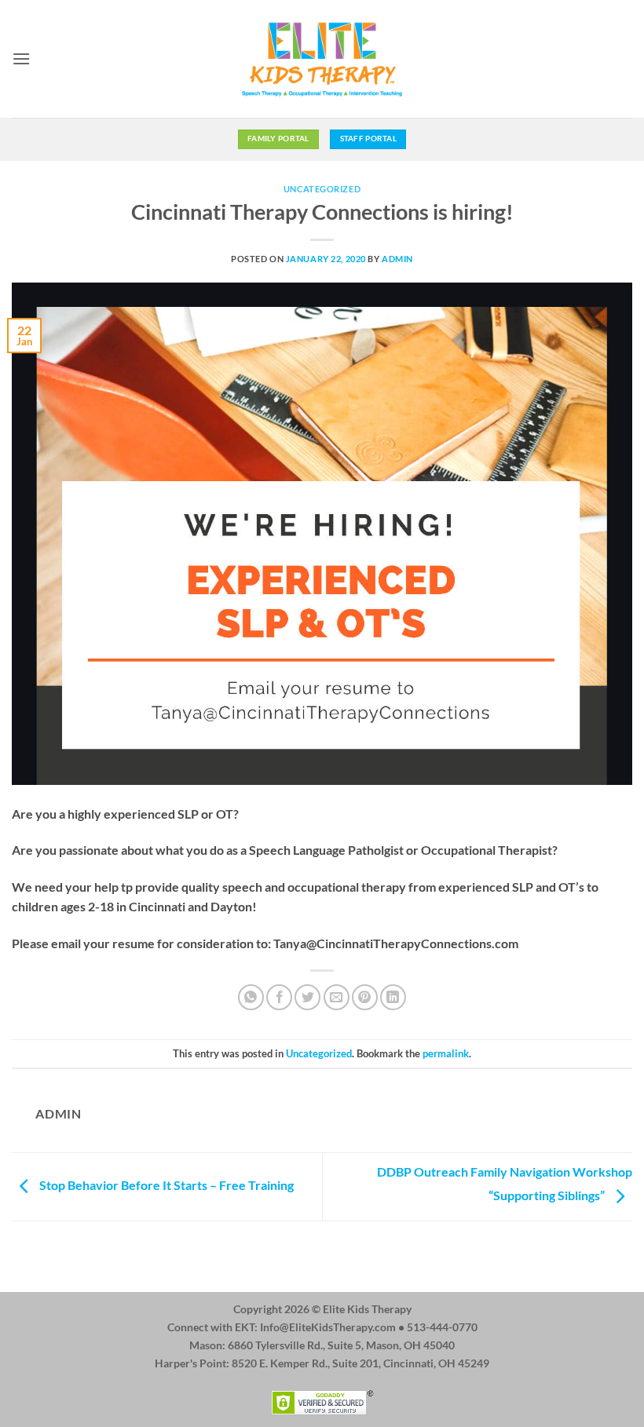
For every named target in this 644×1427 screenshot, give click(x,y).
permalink (446, 1053)
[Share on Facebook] (279, 997)
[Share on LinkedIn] (393, 997)
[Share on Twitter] (307, 997)
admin (397, 259)
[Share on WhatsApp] (251, 997)
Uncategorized (322, 189)
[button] (21, 58)
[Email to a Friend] (336, 997)
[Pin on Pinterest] (365, 997)
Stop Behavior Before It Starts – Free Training (165, 1184)
